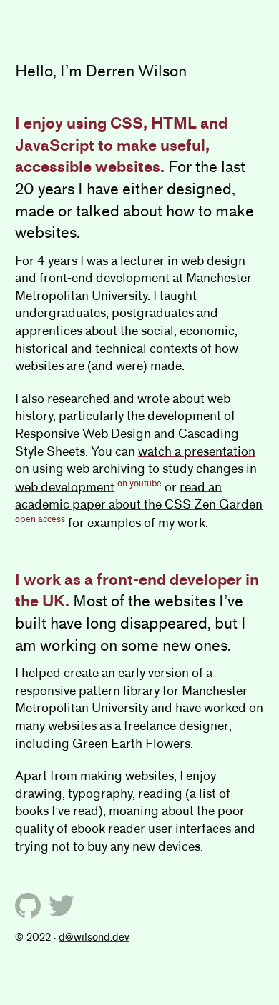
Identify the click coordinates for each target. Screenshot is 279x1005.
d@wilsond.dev (94, 937)
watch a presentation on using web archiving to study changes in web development (136, 469)
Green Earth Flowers (131, 743)
